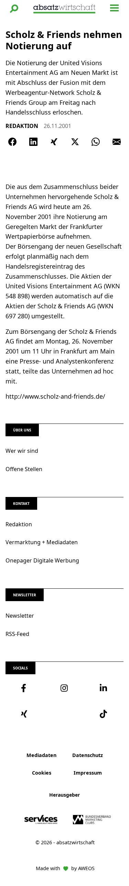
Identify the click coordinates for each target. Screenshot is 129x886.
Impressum (88, 772)
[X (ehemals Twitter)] (75, 142)
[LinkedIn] (33, 142)
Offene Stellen (24, 469)
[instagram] (64, 688)
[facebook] (25, 688)
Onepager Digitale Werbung (42, 560)
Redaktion (19, 524)
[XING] (54, 142)
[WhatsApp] (96, 142)
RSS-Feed (17, 634)
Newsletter (20, 615)
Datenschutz (87, 755)
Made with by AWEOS (65, 868)
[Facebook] (12, 142)
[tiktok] (103, 714)
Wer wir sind (22, 451)
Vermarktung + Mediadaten (42, 542)
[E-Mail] (116, 142)
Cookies (41, 772)
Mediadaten (41, 755)
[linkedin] (103, 688)
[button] (14, 8)
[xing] (25, 714)
